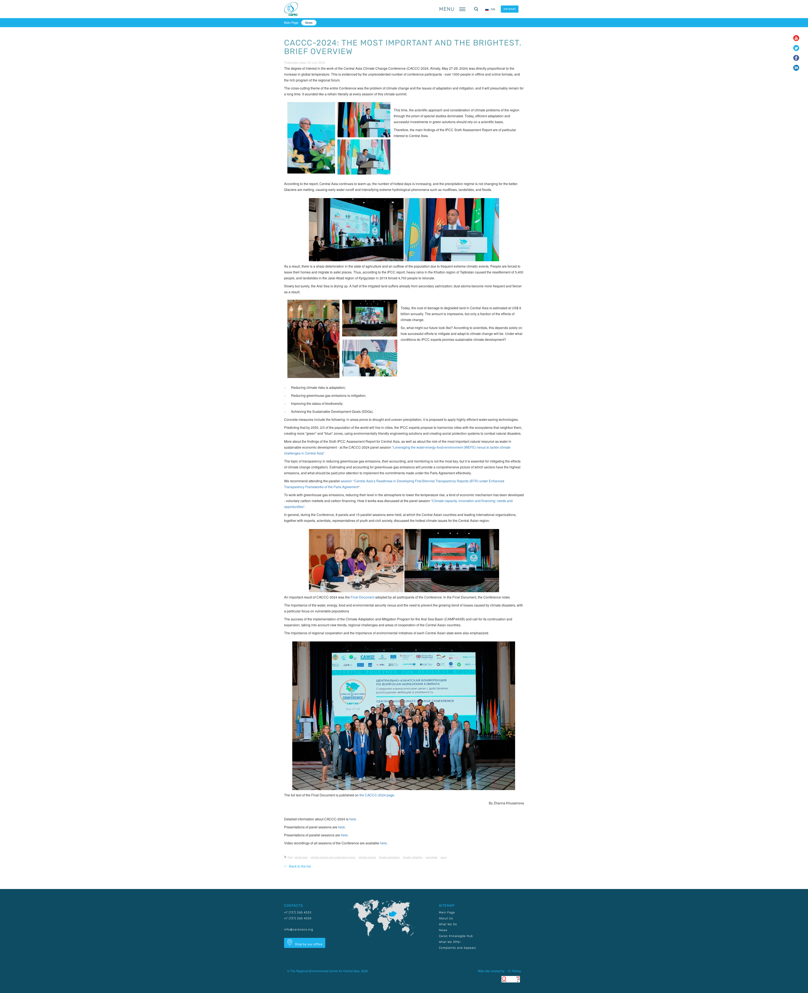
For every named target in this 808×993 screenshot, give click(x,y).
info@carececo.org (298, 929)
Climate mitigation (413, 857)
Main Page (291, 22)
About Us (446, 918)
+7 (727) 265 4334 (297, 918)
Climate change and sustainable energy (333, 857)
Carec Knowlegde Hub (456, 936)
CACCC (443, 857)
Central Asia (301, 857)
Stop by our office (308, 944)
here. (353, 819)
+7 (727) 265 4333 (297, 912)
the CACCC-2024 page (376, 795)
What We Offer (450, 942)
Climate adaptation (389, 857)
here (341, 827)
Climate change (367, 857)
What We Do (448, 924)
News (308, 22)
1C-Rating (514, 971)
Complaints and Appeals (457, 948)
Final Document (362, 597)
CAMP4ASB (431, 857)
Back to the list (299, 866)
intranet (510, 9)
